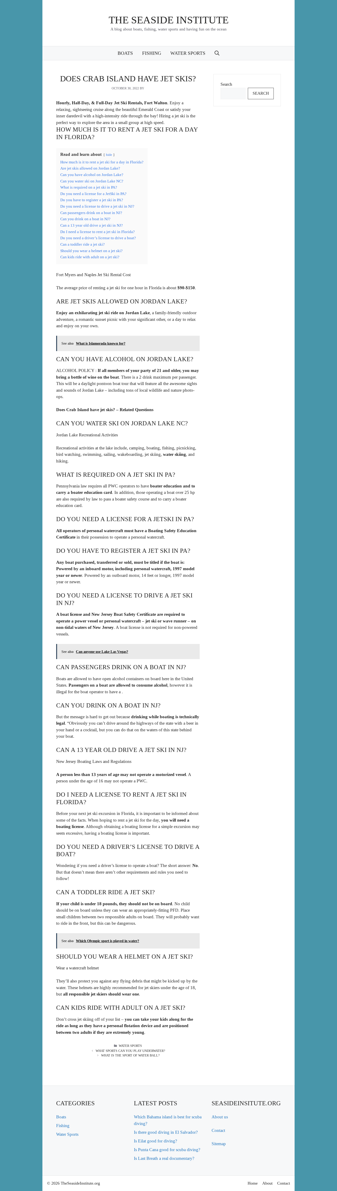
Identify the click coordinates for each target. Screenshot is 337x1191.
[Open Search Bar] (217, 53)
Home (253, 1183)
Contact (218, 1130)
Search (226, 84)
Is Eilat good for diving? (155, 1141)
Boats (125, 53)
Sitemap (219, 1143)
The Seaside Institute (169, 20)
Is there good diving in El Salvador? (166, 1132)
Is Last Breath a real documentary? (164, 1158)
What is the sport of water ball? (130, 1055)
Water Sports (187, 53)
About (267, 1183)
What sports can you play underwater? (130, 1051)
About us (220, 1116)
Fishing (151, 53)
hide (109, 155)
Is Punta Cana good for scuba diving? (167, 1149)
